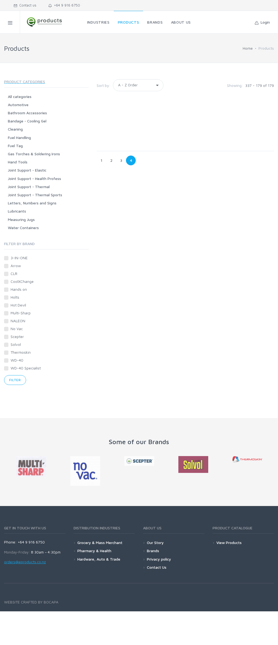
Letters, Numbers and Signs (32, 203)
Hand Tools (17, 162)
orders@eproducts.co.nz (25, 561)
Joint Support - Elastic (27, 170)
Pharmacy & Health (94, 550)
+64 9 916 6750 (66, 5)
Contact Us (156, 567)
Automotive (18, 104)
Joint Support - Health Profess (34, 178)
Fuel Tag (15, 145)
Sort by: (103, 85)
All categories (19, 96)
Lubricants (17, 211)
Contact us (26, 5)
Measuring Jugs (21, 219)
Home (248, 48)
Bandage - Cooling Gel (27, 121)
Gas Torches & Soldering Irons (34, 153)
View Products (229, 542)
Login (264, 22)
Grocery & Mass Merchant (99, 542)
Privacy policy (159, 559)
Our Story (155, 542)
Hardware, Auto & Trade (98, 559)
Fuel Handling (19, 137)
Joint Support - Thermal (29, 186)
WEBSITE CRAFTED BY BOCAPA (31, 602)
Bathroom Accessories (27, 112)
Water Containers (23, 227)
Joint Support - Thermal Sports (35, 194)
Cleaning (15, 129)
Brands (153, 550)
